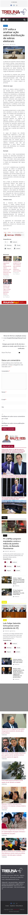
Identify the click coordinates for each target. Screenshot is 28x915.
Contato (7, 905)
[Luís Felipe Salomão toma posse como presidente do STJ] (14, 611)
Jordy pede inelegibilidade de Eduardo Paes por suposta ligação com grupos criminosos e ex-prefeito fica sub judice (13, 831)
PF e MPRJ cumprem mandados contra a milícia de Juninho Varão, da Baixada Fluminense (12, 543)
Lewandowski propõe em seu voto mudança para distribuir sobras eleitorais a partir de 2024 (17, 266)
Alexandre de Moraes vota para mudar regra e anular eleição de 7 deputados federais (7, 289)
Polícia (5, 535)
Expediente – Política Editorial (16, 905)
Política (5, 25)
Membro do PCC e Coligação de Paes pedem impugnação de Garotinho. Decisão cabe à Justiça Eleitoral (13, 731)
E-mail (4, 399)
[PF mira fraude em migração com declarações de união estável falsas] (7, 593)
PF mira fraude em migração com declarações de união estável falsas (18, 592)
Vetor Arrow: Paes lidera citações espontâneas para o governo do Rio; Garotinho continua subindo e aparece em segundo (14, 755)
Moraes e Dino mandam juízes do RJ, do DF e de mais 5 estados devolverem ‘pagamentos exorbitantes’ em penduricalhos (18, 673)
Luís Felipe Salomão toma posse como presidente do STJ (12, 625)
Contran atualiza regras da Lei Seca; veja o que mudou (18, 661)
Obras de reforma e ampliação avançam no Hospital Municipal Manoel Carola (15, 338)
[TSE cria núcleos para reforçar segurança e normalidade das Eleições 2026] (14, 501)
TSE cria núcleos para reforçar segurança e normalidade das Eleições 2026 (13, 498)
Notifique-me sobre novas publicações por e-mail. (13, 424)
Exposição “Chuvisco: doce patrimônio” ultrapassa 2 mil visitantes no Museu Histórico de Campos (14, 806)
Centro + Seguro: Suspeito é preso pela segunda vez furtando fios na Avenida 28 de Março (18, 580)
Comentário (6, 371)
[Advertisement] (14, 318)
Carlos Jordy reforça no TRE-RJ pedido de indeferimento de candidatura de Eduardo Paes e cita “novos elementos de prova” (13, 451)
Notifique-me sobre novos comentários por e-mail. (13, 418)
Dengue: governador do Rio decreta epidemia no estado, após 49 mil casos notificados (13, 346)
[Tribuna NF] (3, 20)
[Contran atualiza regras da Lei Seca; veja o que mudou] (7, 662)
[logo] (12, 869)
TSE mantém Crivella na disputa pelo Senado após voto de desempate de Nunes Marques (14, 476)
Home (5, 232)
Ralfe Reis (13, 44)
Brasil (5, 620)
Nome (4, 392)
